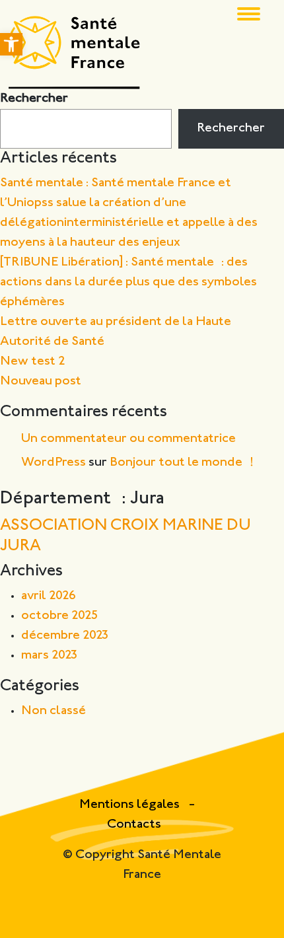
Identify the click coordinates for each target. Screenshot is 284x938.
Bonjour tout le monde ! (182, 462)
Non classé (53, 711)
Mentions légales (130, 805)
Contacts (134, 824)
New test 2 (32, 361)
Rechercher (34, 98)
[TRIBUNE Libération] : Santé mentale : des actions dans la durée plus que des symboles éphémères (128, 282)
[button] (11, 44)
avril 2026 (48, 596)
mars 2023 (49, 655)
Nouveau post (40, 381)
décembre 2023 (65, 635)
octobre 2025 (59, 616)
